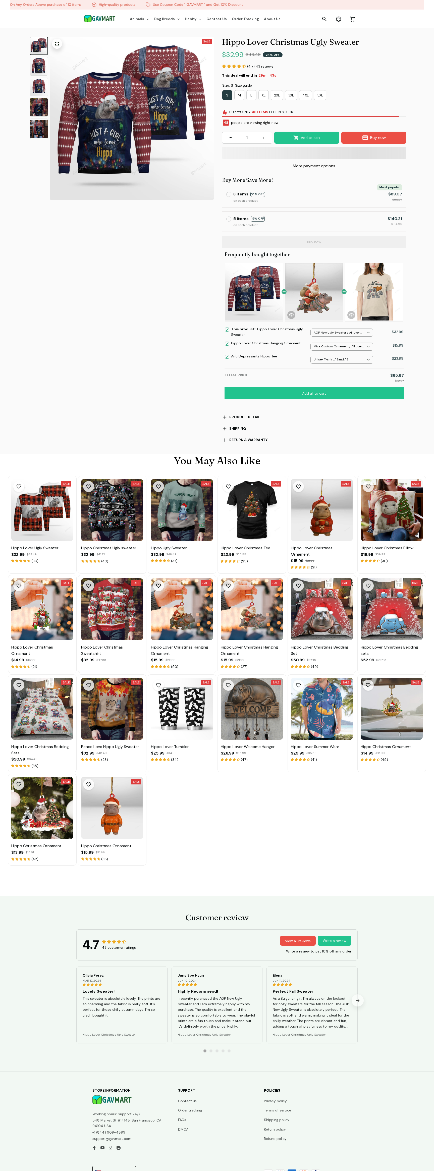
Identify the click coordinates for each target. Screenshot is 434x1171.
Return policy (275, 1129)
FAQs (182, 1119)
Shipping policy (276, 1119)
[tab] (204, 1050)
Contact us (187, 1101)
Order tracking (190, 1110)
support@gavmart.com (111, 1138)
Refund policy (275, 1138)
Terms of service (277, 1110)
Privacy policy (275, 1101)
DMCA (183, 1129)
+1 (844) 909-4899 (108, 1132)
